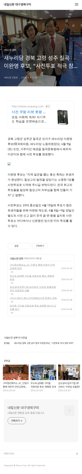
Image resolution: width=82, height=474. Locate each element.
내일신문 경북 (16, 258)
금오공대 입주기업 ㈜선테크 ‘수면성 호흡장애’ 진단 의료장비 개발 (33, 289)
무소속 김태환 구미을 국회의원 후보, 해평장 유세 (32, 277)
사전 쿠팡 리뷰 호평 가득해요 (29, 112)
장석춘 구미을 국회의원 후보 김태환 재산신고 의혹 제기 (33, 307)
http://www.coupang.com (27, 106)
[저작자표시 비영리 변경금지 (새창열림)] (52, 246)
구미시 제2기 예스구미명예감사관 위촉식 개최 (33, 298)
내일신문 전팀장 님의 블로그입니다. (26, 412)
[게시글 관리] (26, 246)
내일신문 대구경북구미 (17, 4)
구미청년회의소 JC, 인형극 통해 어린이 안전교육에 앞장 (32, 266)
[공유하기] (22, 246)
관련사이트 (9, 453)
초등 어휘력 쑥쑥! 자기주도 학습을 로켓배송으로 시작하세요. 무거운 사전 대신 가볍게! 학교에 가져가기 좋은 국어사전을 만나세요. (29, 119)
